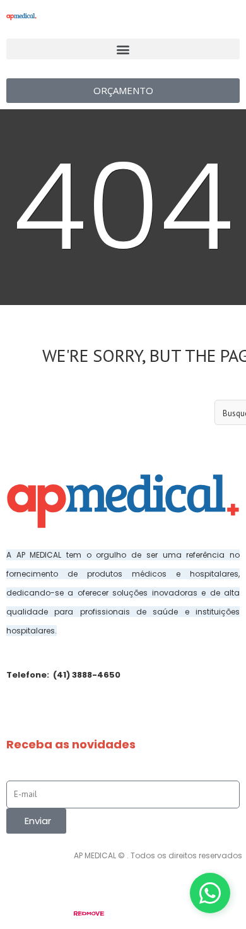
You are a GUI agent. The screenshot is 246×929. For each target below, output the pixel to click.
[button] (123, 49)
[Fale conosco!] (210, 893)
